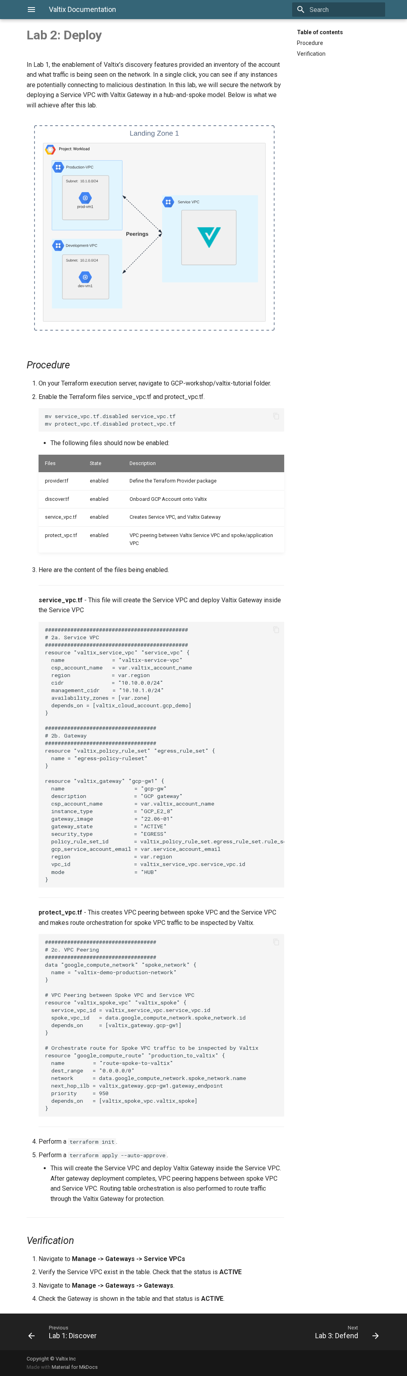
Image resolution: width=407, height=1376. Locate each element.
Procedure (310, 43)
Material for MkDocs (75, 1367)
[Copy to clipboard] (276, 416)
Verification (311, 54)
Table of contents (320, 32)
